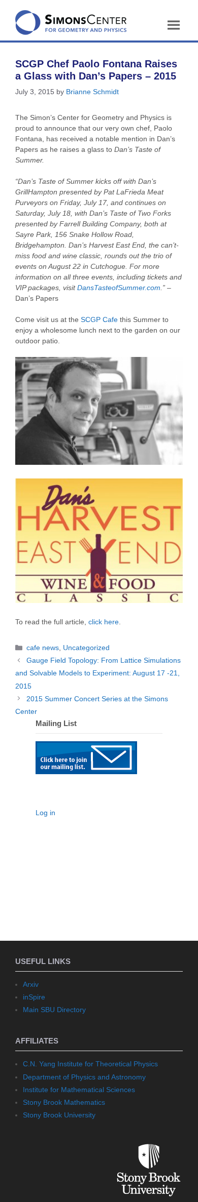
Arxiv (31, 984)
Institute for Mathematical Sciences (79, 1090)
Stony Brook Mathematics (64, 1102)
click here (103, 622)
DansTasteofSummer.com (118, 288)
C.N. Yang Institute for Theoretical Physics (90, 1064)
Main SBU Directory (54, 1010)
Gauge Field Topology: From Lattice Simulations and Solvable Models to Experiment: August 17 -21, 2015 (98, 673)
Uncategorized (86, 648)
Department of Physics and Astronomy (84, 1077)
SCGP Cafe (99, 319)
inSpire (34, 997)
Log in (45, 813)
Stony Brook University (59, 1115)
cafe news (42, 648)
